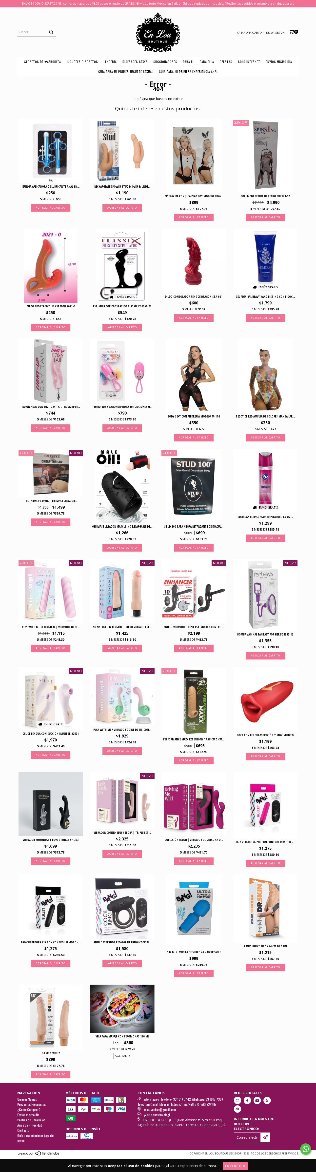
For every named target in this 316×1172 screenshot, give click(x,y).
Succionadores (165, 62)
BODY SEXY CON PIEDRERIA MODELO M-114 (194, 416)
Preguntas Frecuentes (31, 1104)
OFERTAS (226, 62)
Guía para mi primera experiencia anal (188, 71)
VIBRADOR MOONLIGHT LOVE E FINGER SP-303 (51, 840)
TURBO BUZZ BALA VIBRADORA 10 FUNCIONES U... (122, 407)
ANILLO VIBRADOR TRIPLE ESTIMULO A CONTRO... (194, 627)
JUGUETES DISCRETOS (82, 62)
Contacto (23, 1130)
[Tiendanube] (38, 1154)
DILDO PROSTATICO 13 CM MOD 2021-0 (50, 306)
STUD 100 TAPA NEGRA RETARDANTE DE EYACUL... (193, 526)
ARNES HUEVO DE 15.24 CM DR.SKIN (265, 946)
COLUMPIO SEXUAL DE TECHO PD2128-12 (265, 196)
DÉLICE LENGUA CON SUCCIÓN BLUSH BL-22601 (50, 734)
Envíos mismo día (279, 62)
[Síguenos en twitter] (267, 1100)
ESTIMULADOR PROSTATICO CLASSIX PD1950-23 (122, 306)
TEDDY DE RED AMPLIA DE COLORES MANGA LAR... (265, 416)
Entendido (235, 1166)
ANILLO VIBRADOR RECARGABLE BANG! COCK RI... (122, 942)
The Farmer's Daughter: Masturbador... (50, 501)
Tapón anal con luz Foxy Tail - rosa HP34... (50, 407)
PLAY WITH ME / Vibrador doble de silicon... (122, 730)
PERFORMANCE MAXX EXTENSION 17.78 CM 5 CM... (193, 739)
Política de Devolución (31, 1119)
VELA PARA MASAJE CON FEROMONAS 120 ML (122, 1036)
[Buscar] (51, 32)
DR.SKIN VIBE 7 (51, 1053)
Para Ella (207, 62)
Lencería (110, 62)
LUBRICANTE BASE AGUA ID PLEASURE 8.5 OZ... (265, 517)
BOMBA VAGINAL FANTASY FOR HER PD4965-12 (265, 634)
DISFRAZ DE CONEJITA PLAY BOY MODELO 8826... (193, 196)
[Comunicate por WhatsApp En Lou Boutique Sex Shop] (305, 1149)
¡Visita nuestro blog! (157, 1114)
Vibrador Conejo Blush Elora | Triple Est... (122, 833)
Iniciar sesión (275, 32)
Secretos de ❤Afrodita (42, 62)
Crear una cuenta (249, 32)
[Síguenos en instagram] (237, 1100)
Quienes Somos (27, 1099)
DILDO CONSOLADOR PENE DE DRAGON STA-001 (193, 297)
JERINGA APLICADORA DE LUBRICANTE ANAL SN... (50, 186)
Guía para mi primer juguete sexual (125, 71)
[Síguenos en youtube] (257, 1100)
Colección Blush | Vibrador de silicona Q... (194, 840)
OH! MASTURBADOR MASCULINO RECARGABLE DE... (122, 526)
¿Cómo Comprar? (28, 1109)
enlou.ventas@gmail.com (159, 1109)
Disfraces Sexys (135, 62)
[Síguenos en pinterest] (237, 1109)
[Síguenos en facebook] (247, 1100)
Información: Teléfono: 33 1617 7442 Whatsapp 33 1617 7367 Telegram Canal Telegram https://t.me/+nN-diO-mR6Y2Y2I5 (180, 1101)
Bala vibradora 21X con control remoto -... (265, 842)
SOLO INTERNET (249, 62)
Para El (188, 62)
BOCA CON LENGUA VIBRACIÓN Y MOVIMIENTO (265, 735)
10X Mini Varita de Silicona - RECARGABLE (194, 952)
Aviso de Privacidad (29, 1125)
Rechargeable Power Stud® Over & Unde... (122, 186)
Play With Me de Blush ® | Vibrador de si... (50, 627)
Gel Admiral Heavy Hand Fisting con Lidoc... (265, 297)
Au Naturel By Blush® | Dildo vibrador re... (122, 627)
